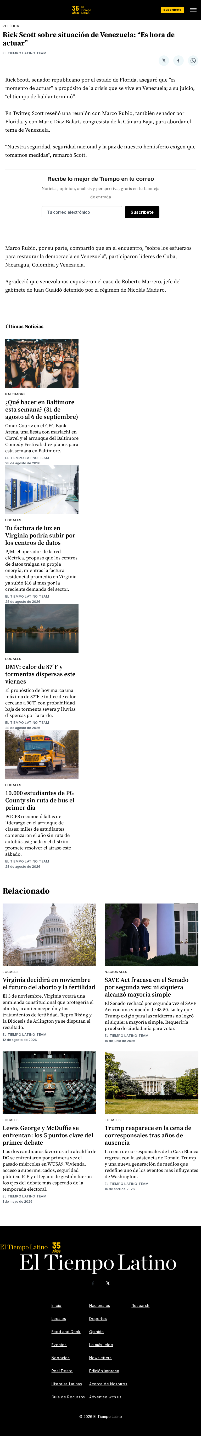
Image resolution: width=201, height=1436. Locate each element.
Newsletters (100, 1358)
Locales (13, 520)
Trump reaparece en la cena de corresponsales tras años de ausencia (148, 1135)
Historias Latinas (67, 1384)
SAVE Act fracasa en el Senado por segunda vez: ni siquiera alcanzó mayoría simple (146, 987)
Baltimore (15, 394)
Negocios (61, 1358)
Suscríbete (172, 9)
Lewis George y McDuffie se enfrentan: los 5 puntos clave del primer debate (48, 1135)
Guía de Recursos (68, 1397)
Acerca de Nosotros (108, 1384)
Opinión (96, 1331)
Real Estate (62, 1371)
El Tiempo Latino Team (25, 53)
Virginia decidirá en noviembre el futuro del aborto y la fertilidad (49, 983)
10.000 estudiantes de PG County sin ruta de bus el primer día (39, 800)
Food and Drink (66, 1331)
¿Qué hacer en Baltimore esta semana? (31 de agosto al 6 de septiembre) (41, 409)
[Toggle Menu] (193, 10)
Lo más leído (101, 1344)
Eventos (59, 1344)
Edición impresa (104, 1371)
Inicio (57, 1305)
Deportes (98, 1318)
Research (141, 1305)
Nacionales (116, 972)
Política (11, 26)
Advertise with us (105, 1397)
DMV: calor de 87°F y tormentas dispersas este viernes (40, 674)
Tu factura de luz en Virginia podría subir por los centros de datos (40, 535)
